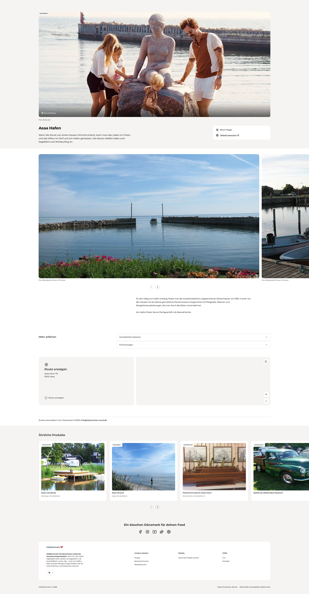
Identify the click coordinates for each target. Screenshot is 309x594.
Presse (137, 558)
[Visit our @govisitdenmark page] (162, 532)
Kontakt (225, 561)
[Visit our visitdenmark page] (154, 532)
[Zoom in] (266, 394)
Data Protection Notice (228, 587)
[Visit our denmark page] (140, 532)
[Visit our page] (147, 532)
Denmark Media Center (188, 558)
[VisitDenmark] (54, 547)
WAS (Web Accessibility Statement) (254, 587)
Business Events (141, 561)
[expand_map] (265, 361)
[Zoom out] (266, 401)
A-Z (223, 558)
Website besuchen (228, 135)
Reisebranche (140, 564)
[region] (203, 381)
